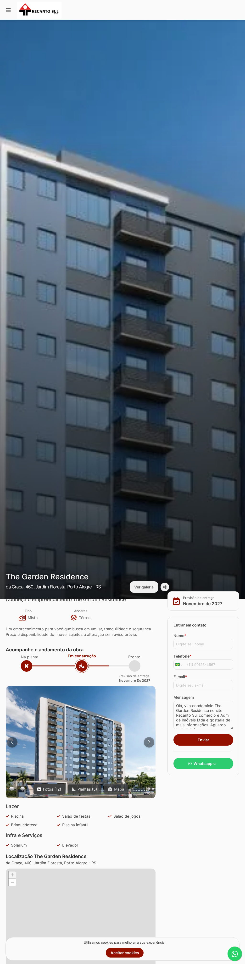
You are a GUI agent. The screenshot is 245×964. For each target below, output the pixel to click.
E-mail (180, 676)
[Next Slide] (149, 742)
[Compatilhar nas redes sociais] (165, 587)
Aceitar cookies (125, 952)
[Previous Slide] (12, 742)
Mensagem (183, 697)
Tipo (28, 611)
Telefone (182, 656)
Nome (179, 635)
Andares (80, 611)
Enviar (203, 739)
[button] (81, 748)
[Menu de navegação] (8, 10)
